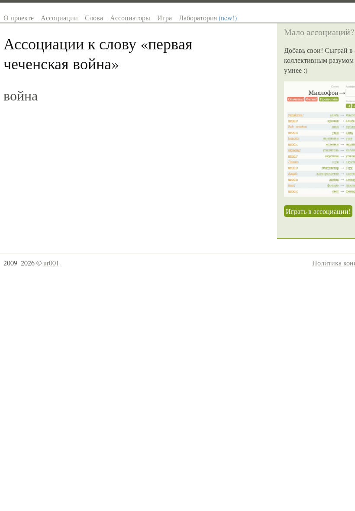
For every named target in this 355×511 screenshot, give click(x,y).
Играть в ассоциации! (318, 211)
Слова (94, 17)
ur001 (51, 262)
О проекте (18, 17)
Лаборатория (208, 17)
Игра (164, 17)
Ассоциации (59, 17)
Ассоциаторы (130, 17)
